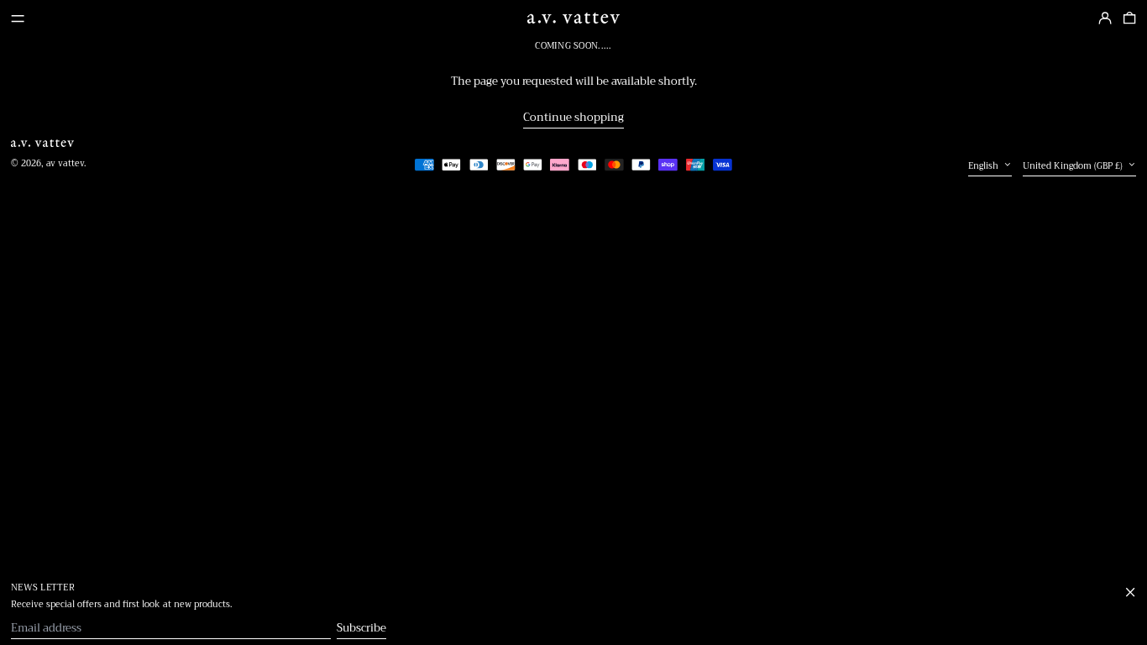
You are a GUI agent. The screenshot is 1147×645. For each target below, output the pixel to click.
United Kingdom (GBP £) (1074, 166)
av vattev (65, 163)
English (984, 166)
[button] (1129, 18)
